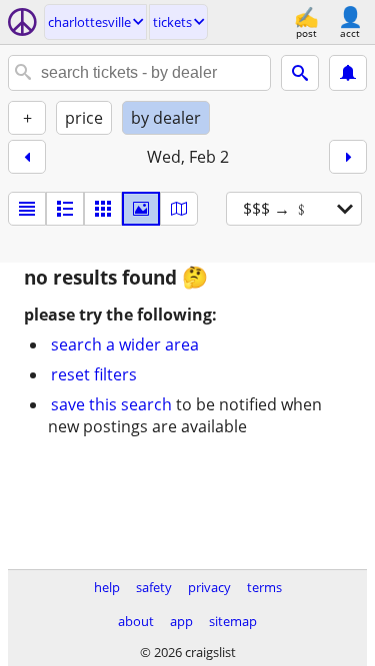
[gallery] (141, 209)
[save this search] (348, 73)
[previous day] (27, 157)
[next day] (348, 157)
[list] (27, 209)
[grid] (103, 209)
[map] (179, 209)
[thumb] (65, 209)
